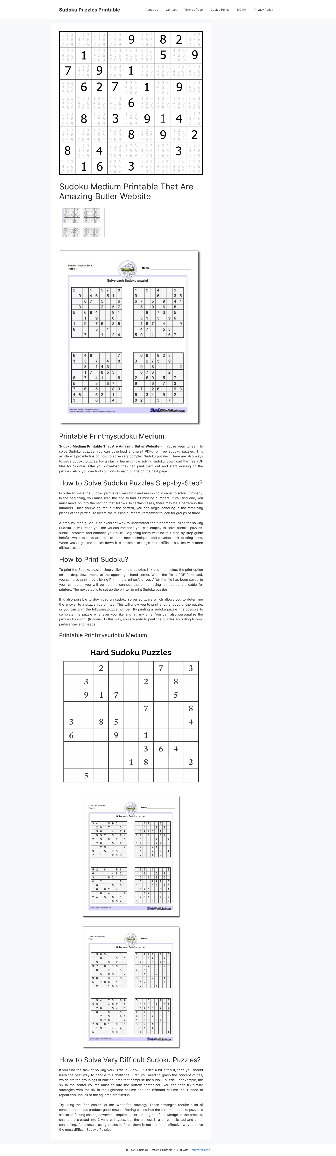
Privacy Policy (263, 9)
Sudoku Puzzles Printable (89, 10)
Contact (171, 9)
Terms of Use (193, 9)
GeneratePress (199, 1150)
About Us (151, 9)
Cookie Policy (220, 9)
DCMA (241, 9)
